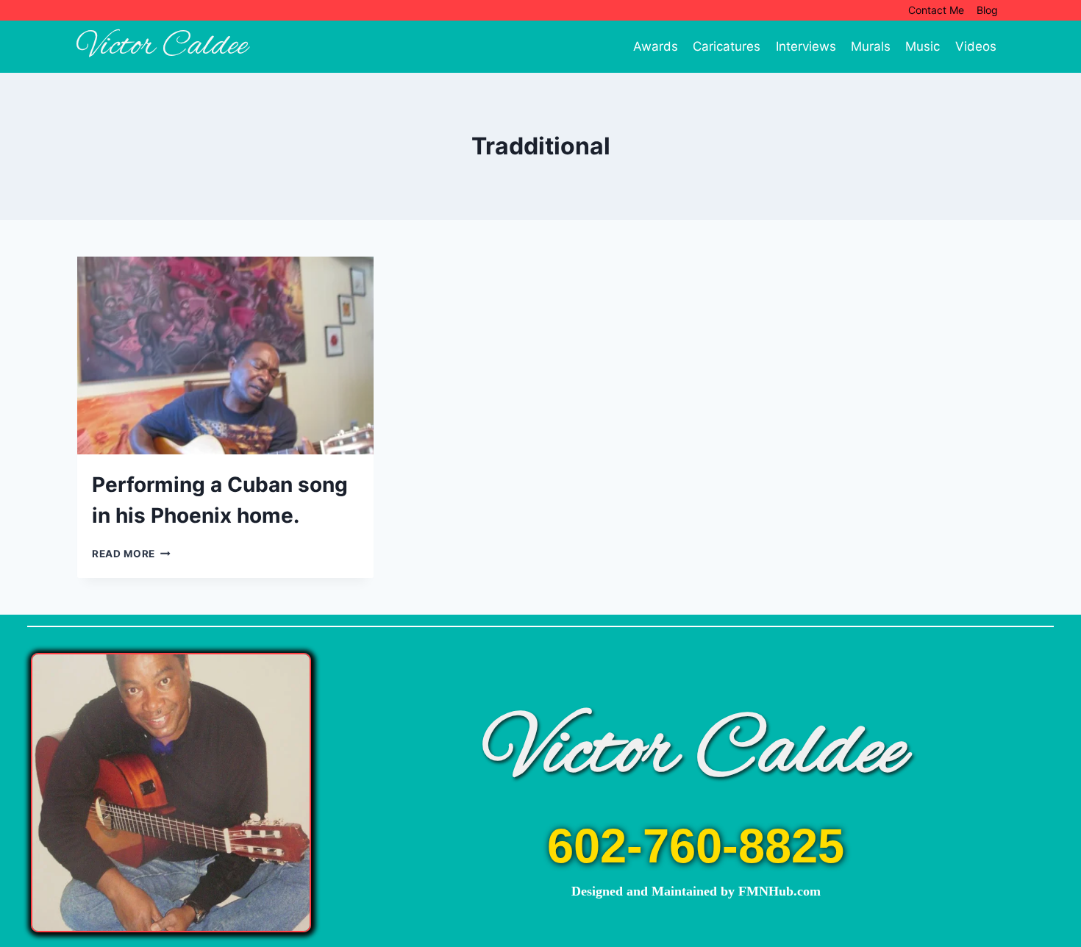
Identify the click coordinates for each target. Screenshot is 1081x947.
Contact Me (936, 10)
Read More (131, 554)
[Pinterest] (1060, 211)
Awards (655, 46)
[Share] (1060, 351)
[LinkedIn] (1060, 295)
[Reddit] (1060, 267)
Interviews (806, 46)
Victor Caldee (696, 752)
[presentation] (225, 355)
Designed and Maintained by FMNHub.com (696, 891)
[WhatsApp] (1060, 323)
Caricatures (726, 46)
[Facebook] (1060, 127)
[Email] (1060, 183)
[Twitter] (1060, 155)
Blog (987, 10)
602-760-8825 (695, 846)
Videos (975, 46)
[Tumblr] (1060, 239)
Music (922, 46)
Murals (871, 46)
